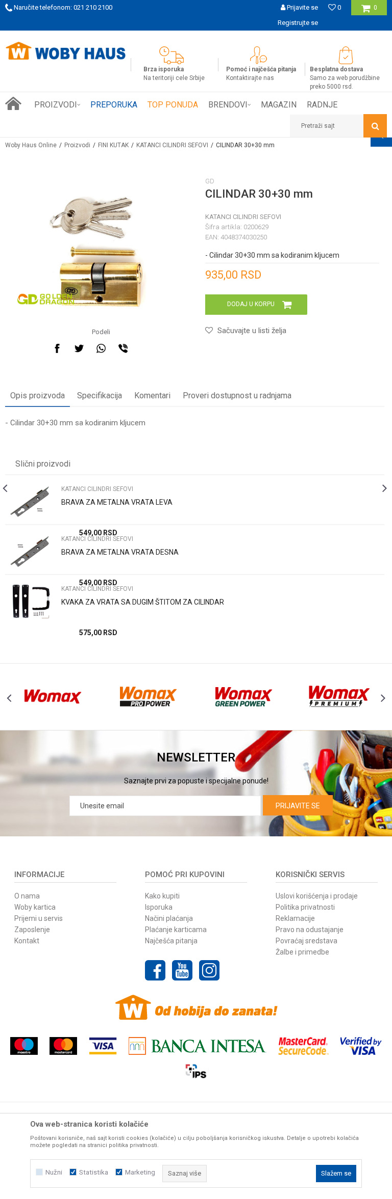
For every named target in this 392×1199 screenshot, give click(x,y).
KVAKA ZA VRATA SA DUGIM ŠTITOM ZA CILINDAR (142, 602)
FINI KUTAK (113, 145)
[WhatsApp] (101, 348)
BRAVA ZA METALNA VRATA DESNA (120, 552)
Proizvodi (77, 145)
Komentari (152, 395)
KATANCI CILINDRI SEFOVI (172, 145)
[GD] (45, 299)
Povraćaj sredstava (306, 941)
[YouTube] (182, 970)
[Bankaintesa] (197, 1046)
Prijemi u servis (38, 918)
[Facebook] (57, 348)
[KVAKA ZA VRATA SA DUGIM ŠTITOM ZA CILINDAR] (30, 602)
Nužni (53, 1172)
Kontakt (26, 941)
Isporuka (159, 907)
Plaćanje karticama (176, 929)
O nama (27, 896)
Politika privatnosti (305, 907)
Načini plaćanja (169, 918)
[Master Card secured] (303, 1046)
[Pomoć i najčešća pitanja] (261, 55)
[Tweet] (79, 348)
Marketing (140, 1172)
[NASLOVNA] (13, 103)
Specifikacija (99, 395)
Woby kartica (35, 907)
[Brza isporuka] (174, 55)
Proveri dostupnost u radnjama (237, 395)
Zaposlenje (32, 929)
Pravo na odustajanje (310, 929)
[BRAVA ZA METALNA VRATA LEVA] (30, 502)
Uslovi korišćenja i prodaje (317, 896)
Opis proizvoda (37, 395)
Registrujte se (298, 22)
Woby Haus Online (31, 145)
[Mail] (145, 348)
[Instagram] (209, 970)
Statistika (93, 1172)
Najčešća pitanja (171, 941)
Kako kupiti (162, 896)
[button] (338, 126)
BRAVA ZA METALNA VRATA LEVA (117, 502)
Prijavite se (298, 806)
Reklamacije (295, 918)
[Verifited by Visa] (361, 1046)
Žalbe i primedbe (302, 952)
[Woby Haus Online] (65, 51)
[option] (194, 549)
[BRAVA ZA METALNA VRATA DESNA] (30, 552)
